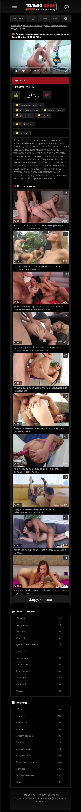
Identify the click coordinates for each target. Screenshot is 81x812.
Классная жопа (38, 755)
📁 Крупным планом (26, 110)
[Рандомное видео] (66, 7)
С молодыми (38, 671)
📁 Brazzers (21, 132)
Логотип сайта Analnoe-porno (40, 7)
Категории (18, 19)
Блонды (39, 716)
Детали (20, 80)
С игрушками (38, 749)
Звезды (31, 19)
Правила (30, 795)
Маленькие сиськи (38, 762)
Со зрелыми (38, 664)
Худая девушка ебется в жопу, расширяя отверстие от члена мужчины (37, 349)
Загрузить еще (40, 600)
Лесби (38, 690)
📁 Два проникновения (28, 105)
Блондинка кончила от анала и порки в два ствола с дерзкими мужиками (39, 227)
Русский (39, 618)
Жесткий (38, 638)
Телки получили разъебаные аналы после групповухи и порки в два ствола (38, 308)
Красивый (38, 651)
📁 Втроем (43, 115)
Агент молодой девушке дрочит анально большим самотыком (38, 470)
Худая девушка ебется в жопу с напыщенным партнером (40, 389)
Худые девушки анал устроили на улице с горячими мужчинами (38, 267)
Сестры (38, 742)
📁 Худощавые (23, 115)
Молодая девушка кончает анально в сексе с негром (40, 551)
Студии (43, 19)
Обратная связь (48, 795)
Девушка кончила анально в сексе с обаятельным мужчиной (35, 511)
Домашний (39, 624)
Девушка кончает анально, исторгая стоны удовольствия (39, 430)
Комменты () (24, 87)
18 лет (39, 709)
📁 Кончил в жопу (53, 110)
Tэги (55, 19)
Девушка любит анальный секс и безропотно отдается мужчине (40, 592)
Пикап (38, 782)
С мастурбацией (38, 735)
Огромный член (38, 775)
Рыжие (38, 729)
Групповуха (38, 657)
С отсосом (38, 768)
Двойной (38, 684)
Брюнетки (38, 722)
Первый (38, 631)
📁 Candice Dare (24, 124)
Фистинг (38, 677)
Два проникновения (38, 644)
